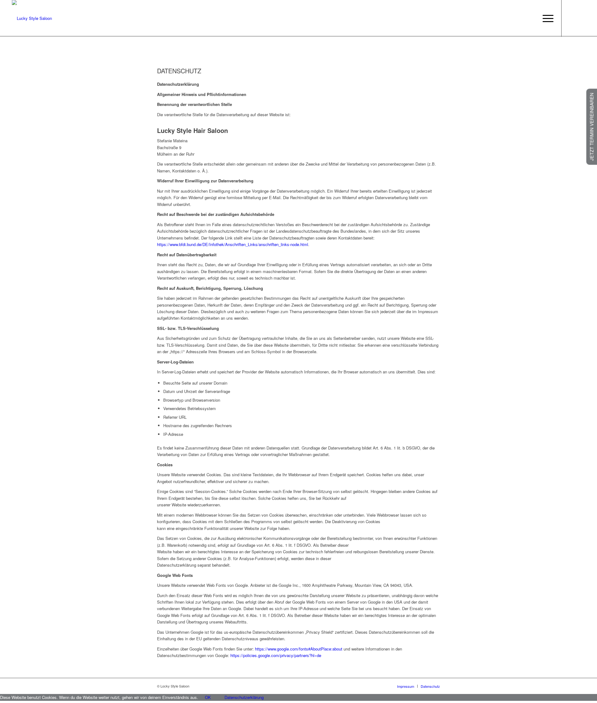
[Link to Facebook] (571, 18)
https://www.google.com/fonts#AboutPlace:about (298, 649)
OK (208, 697)
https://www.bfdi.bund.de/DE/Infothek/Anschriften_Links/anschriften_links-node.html (232, 244)
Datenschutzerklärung (244, 697)
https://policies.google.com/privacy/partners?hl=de (275, 655)
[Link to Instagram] (580, 18)
